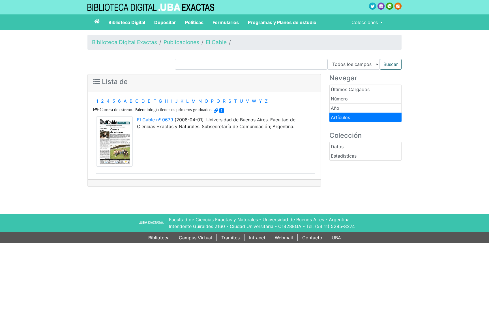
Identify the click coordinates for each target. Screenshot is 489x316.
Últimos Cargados (350, 89)
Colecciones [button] (365, 22)
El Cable (216, 42)
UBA (336, 237)
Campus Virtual (195, 237)
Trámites (230, 237)
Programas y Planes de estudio (282, 22)
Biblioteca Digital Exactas (124, 42)
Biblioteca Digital (126, 22)
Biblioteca (159, 237)
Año (335, 108)
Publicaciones (181, 42)
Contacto (312, 237)
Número (339, 99)
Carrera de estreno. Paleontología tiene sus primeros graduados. (155, 109)
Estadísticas (344, 156)
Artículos (340, 117)
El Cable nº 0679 (155, 119)
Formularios (226, 22)
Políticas (194, 22)
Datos (337, 146)
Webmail (284, 237)
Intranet (257, 237)
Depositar (165, 22)
